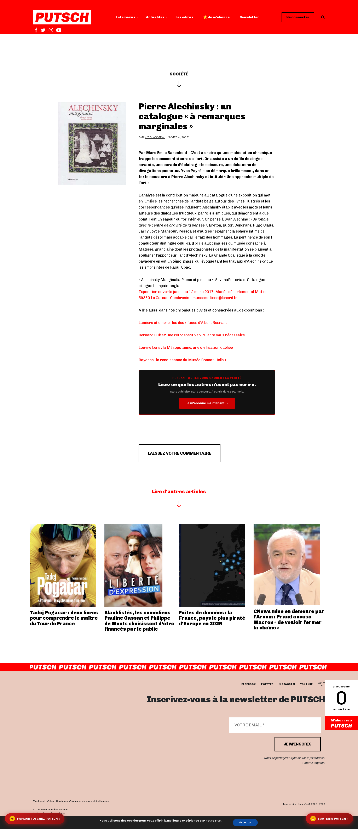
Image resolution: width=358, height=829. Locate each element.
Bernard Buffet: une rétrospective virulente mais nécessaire (192, 335)
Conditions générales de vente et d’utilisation (82, 801)
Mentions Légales (43, 801)
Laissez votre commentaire (179, 453)
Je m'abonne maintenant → (207, 403)
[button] (323, 17)
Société (179, 74)
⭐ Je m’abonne (216, 17)
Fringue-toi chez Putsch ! (35, 819)
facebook (248, 684)
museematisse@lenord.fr (215, 298)
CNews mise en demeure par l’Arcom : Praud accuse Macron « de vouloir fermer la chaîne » (289, 619)
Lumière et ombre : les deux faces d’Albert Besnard (183, 322)
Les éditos (184, 17)
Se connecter (298, 17)
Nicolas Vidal (155, 137)
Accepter (245, 822)
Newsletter (249, 17)
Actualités (155, 17)
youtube (306, 684)
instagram (286, 684)
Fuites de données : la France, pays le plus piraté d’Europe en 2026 (212, 618)
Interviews (125, 17)
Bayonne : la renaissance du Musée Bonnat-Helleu (182, 360)
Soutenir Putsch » (329, 819)
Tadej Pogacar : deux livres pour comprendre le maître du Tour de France (64, 618)
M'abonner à (341, 720)
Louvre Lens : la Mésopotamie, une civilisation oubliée (186, 347)
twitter (267, 684)
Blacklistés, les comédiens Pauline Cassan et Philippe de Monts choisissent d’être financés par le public (139, 621)
